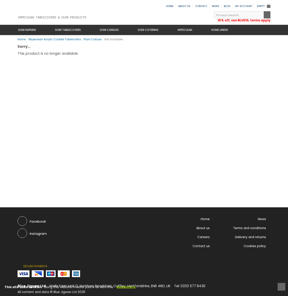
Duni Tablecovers (68, 30)
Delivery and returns (250, 237)
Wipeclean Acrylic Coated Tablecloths (54, 39)
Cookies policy (255, 246)
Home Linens (219, 30)
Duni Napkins (27, 30)
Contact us (201, 246)
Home (169, 6)
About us (184, 6)
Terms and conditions (249, 228)
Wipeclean (185, 30)
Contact (201, 6)
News (215, 6)
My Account (243, 6)
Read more (126, 287)
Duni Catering (148, 30)
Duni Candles (109, 30)
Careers (203, 237)
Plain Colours (93, 39)
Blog (227, 6)
